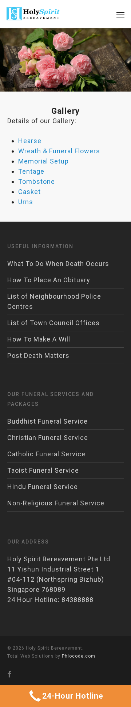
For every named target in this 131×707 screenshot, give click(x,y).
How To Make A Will (38, 339)
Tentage (31, 171)
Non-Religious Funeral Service (55, 503)
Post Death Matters (38, 355)
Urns (25, 202)
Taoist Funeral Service (43, 470)
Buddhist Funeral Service (47, 421)
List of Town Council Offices (53, 323)
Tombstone (36, 181)
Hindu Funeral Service (42, 486)
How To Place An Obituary (48, 280)
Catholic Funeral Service (46, 454)
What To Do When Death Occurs (58, 263)
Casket (29, 191)
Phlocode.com (78, 656)
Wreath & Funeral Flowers (59, 151)
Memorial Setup (43, 161)
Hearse (29, 141)
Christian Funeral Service (47, 437)
